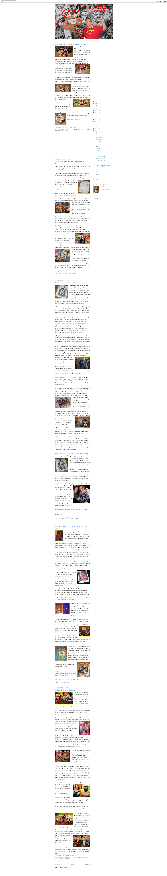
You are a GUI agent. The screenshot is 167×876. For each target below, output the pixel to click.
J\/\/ (103, 186)
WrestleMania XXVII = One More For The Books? (71, 44)
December (98, 132)
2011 (96, 130)
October (98, 137)
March (98, 153)
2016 (96, 119)
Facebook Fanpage (59, 229)
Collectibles (69, 275)
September (99, 139)
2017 (96, 117)
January (98, 174)
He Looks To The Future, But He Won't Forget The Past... (71, 163)
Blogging (62, 275)
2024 (96, 101)
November (98, 135)
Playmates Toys (62, 858)
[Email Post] (78, 127)
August (98, 141)
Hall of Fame (72, 681)
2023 (96, 103)
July (97, 144)
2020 (96, 110)
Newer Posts (57, 864)
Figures (71, 857)
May (97, 148)
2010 (96, 177)
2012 (96, 128)
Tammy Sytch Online (62, 672)
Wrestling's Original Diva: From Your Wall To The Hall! (71, 527)
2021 (96, 108)
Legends (61, 518)
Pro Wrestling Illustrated (73, 129)
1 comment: (73, 127)
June (97, 146)
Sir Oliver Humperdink (71, 518)
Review (69, 858)
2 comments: (73, 517)
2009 (96, 179)
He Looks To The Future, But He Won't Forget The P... (103, 159)
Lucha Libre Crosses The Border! (65, 690)
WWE (62, 130)
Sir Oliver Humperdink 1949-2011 (66, 283)
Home (72, 864)
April (97, 150)
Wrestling (58, 130)
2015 (96, 121)
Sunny (61, 682)
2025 (96, 99)
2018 (96, 115)
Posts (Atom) (64, 867)
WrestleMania (86, 129)
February (98, 172)
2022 (96, 106)
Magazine (62, 129)
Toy (73, 858)
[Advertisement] (68, 146)
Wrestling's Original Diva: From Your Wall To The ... (103, 166)
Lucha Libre (77, 857)
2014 (96, 124)
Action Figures (63, 681)
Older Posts (87, 864)
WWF (66, 130)
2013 (96, 126)
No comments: (74, 855)
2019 (96, 112)
